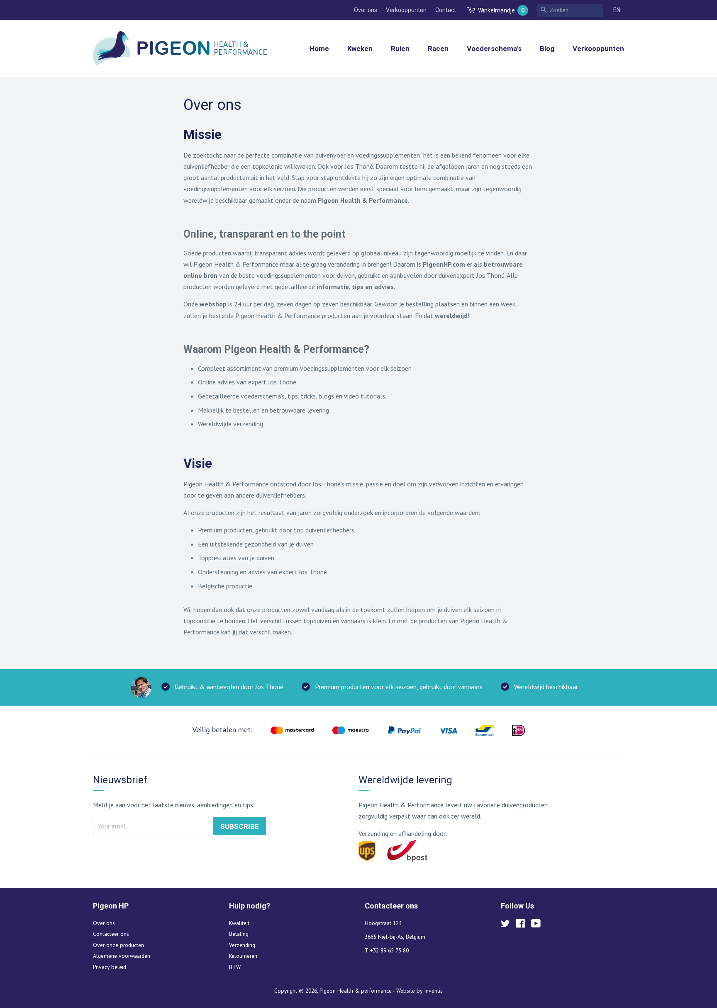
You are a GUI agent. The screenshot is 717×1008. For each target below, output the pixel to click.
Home (319, 48)
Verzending (242, 945)
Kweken (360, 48)
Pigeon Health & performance (355, 990)
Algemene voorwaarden (121, 955)
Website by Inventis (419, 990)
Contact (445, 10)
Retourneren (243, 955)
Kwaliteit (239, 923)
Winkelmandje (501, 10)
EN (616, 10)
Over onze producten (118, 945)
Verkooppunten (406, 10)
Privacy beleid (109, 967)
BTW (235, 967)
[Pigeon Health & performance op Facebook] (520, 925)
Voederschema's (494, 48)
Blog (547, 48)
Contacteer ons (111, 934)
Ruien (400, 48)
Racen (438, 48)
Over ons (365, 10)
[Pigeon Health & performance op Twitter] (505, 925)
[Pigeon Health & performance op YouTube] (536, 925)
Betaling (239, 934)
